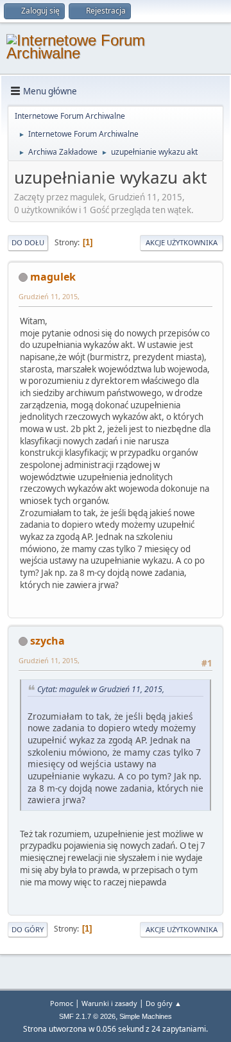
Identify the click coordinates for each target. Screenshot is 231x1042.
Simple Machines (145, 1016)
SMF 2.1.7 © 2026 (87, 1016)
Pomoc (61, 1003)
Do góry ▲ (164, 1003)
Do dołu (28, 242)
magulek (53, 277)
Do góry (28, 929)
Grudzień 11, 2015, (49, 296)
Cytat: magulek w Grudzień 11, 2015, (100, 689)
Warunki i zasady (109, 1003)
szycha (47, 641)
